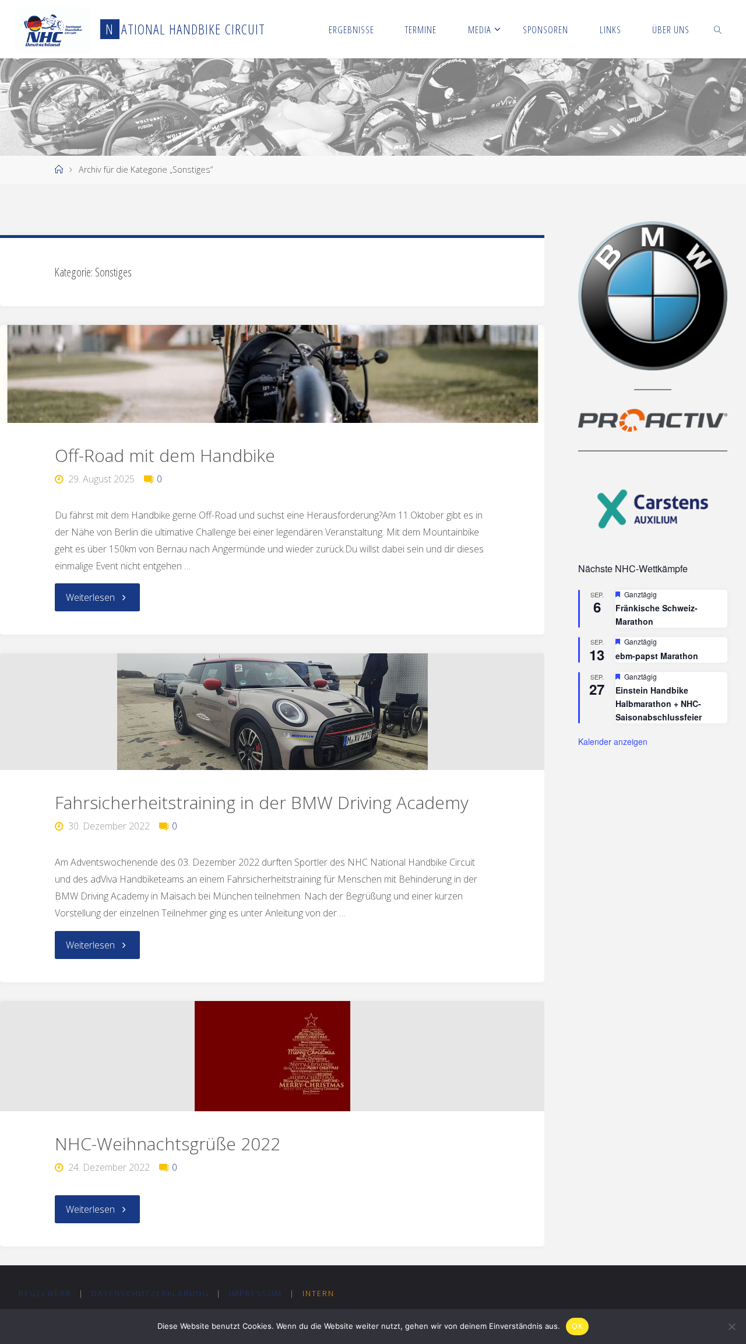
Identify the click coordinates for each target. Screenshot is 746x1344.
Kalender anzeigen (613, 741)
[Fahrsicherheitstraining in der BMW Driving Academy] (272, 711)
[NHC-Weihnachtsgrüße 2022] (272, 1056)
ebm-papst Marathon (656, 656)
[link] (718, 29)
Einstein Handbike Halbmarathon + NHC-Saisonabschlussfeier (658, 703)
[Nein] (731, 1326)
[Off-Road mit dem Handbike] (272, 374)
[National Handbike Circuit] (53, 29)
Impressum (255, 1293)
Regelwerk (45, 1293)
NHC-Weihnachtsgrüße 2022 (167, 1144)
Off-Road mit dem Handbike (165, 455)
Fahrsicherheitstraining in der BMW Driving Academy (262, 802)
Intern (318, 1293)
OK (577, 1326)
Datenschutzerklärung (150, 1293)
